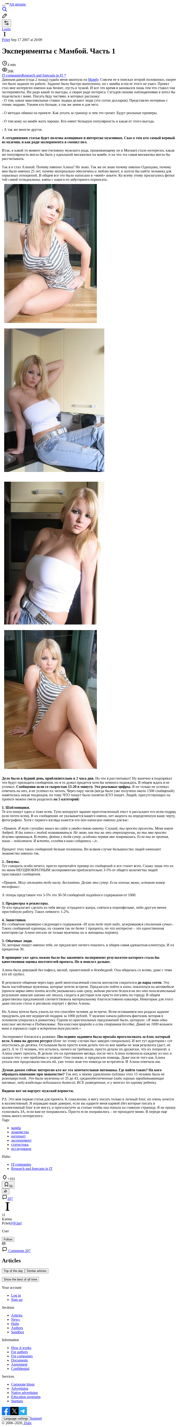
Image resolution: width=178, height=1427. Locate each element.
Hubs (15, 1324)
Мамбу (93, 79)
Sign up (16, 1300)
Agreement (19, 1364)
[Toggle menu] (4, 5)
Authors (17, 1328)
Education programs (26, 1397)
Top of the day (13, 1271)
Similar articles (37, 1271)
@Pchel (16, 1223)
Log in (16, 1295)
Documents (19, 1360)
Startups (17, 1401)
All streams (17, 4)
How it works (21, 1348)
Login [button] (6, 29)
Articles (16, 1315)
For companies (22, 1356)
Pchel (6, 40)
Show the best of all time (20, 1279)
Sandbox (17, 1332)
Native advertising (24, 1393)
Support (36, 1418)
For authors (19, 1352)
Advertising (19, 1388)
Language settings (16, 1418)
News (15, 1319)
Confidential (20, 1369)
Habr (27, 1423)
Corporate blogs (23, 1384)
